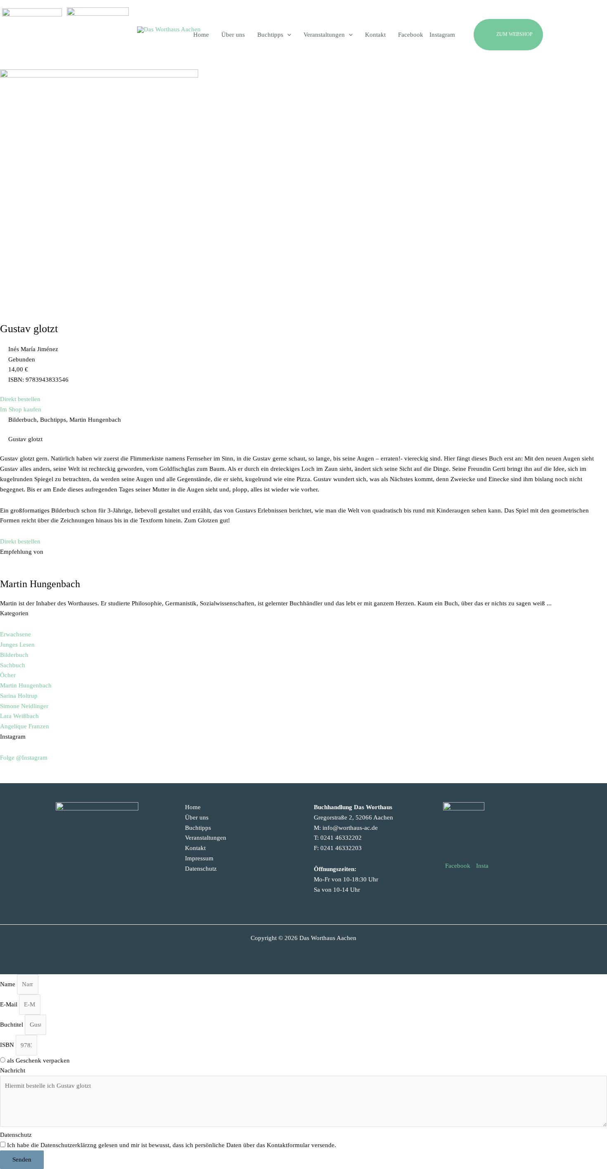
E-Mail (9, 1004)
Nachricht (12, 1070)
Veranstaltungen (205, 837)
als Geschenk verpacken (38, 1060)
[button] (528, 34)
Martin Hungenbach (26, 685)
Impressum (199, 858)
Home (193, 807)
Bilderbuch (14, 655)
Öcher (8, 675)
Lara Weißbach (19, 716)
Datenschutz (201, 868)
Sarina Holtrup (19, 695)
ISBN (8, 1045)
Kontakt (195, 848)
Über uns (197, 817)
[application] (287, 34)
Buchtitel (12, 1024)
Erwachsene (15, 634)
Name (8, 984)
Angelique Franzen (24, 726)
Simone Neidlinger (24, 706)
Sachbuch (12, 665)
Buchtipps (198, 827)
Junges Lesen (17, 644)
